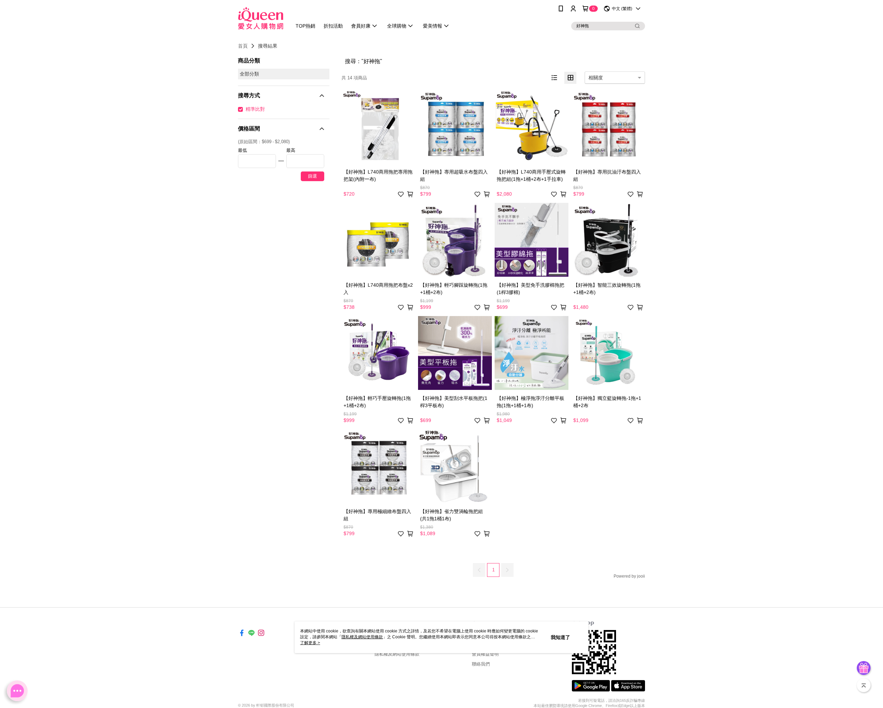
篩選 (312, 176)
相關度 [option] (595, 77)
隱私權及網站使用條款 (397, 654)
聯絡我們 (481, 664)
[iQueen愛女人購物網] (260, 18)
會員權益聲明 (485, 654)
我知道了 (560, 637)
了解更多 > (310, 642)
